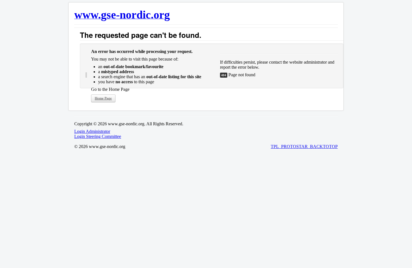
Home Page (103, 98)
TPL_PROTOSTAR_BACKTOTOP (304, 146)
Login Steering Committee (97, 136)
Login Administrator (92, 131)
